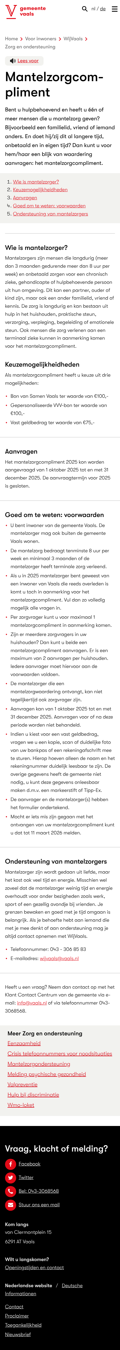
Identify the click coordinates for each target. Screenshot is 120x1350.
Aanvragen (25, 198)
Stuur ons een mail (39, 1205)
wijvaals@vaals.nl (59, 958)
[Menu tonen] (113, 9)
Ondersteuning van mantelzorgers (50, 214)
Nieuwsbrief (18, 1334)
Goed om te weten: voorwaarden (49, 206)
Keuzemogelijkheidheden (40, 190)
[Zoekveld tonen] (86, 9)
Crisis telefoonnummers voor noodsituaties (60, 1053)
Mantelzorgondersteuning (39, 1064)
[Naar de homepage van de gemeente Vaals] (25, 12)
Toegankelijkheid (23, 1325)
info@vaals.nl (32, 1003)
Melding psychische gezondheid (47, 1074)
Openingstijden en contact (34, 1268)
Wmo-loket (21, 1105)
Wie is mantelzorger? (36, 182)
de (103, 9)
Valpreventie (22, 1084)
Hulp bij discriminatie (33, 1095)
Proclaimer (17, 1316)
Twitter (26, 1177)
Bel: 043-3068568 (39, 1191)
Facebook (29, 1164)
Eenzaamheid (24, 1043)
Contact (14, 1307)
